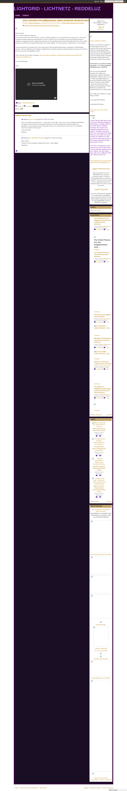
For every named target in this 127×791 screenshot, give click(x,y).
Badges (86, 788)
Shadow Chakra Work (101, 659)
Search (125, 1)
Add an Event (96, 210)
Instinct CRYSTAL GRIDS (98, 41)
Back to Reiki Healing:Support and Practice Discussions (42, 25)
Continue (97, 249)
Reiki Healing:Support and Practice (73, 23)
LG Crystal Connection (100, 650)
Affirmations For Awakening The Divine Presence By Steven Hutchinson (103, 340)
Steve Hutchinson (34, 23)
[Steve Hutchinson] (18, 25)
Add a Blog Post (97, 415)
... (109, 162)
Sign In (102, 1)
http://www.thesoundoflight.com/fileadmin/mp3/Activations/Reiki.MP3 (60, 55)
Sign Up (96, 1)
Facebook (29, 106)
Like (19, 103)
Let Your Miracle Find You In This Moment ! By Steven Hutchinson (101, 254)
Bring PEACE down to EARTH (101, 678)
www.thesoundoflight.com (23, 57)
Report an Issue (96, 788)
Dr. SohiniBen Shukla (36, 138)
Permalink (22, 119)
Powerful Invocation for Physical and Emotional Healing (99, 468)
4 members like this (28, 103)
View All (109, 415)
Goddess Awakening (101, 648)
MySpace (20, 106)
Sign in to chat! (113, 790)
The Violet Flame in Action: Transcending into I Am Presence (99, 448)
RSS (16, 151)
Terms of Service (108, 788)
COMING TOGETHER (101, 189)
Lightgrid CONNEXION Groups (101, 169)
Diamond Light (100, 624)
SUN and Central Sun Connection (100, 554)
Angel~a (32, 119)
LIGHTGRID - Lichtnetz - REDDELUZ (57, 8)
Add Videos (95, 501)
